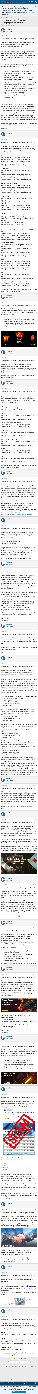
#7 (36, 525)
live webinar (28, 963)
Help (27, 1383)
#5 (36, 388)
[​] (19, 1302)
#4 (36, 357)
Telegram (4, 1171)
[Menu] (2, 2)
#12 (36, 819)
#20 (36, 1316)
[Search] (36, 2)
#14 (36, 928)
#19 (36, 1272)
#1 (36, 35)
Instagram (5, 1167)
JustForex (12, 649)
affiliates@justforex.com (8, 1262)
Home (31, 1383)
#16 (36, 1043)
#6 (36, 478)
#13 (36, 885)
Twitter (4, 1165)
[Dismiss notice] (35, 7)
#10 (36, 663)
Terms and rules (12, 1383)
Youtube (4, 1169)
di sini (30, 558)
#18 (36, 1209)
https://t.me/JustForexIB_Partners (21, 514)
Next (19, 1358)
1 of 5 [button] (14, 1358)
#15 (36, 974)
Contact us (4, 1383)
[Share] (34, 36)
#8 (36, 569)
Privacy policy (21, 1383)
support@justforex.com (8, 1189)
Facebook (5, 1163)
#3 (36, 302)
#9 (36, 631)
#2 (36, 139)
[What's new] (29, 2)
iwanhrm (4, 25)
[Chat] (32, 2)
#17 (36, 1094)
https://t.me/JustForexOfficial (10, 513)
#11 (36, 785)
